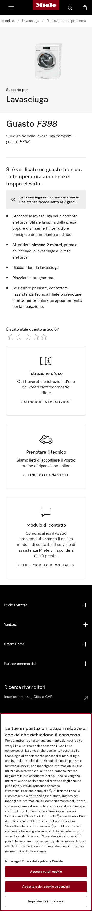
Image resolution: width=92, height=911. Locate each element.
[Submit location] (86, 698)
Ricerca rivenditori (24, 687)
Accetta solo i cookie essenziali (46, 886)
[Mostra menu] (11, 8)
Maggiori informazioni (47, 402)
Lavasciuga (30, 21)
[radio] (11, 337)
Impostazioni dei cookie (46, 901)
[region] (46, 812)
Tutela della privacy (36, 861)
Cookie (57, 861)
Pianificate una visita (47, 475)
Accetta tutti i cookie (46, 871)
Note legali (13, 861)
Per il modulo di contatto (47, 565)
